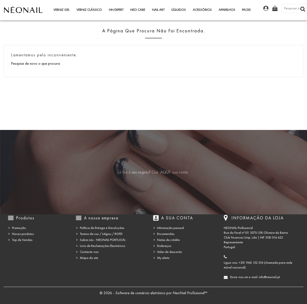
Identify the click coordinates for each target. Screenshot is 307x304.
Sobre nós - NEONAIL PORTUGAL (103, 240)
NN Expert (116, 10)
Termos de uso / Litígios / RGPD (101, 234)
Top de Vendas (22, 240)
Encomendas (165, 234)
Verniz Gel (61, 10)
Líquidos (178, 10)
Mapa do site (89, 258)
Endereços (164, 246)
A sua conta (177, 218)
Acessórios (202, 10)
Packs (246, 10)
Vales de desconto (169, 252)
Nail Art (158, 10)
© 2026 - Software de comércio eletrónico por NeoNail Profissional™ (153, 293)
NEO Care (137, 10)
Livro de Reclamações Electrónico (102, 246)
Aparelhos (227, 10)
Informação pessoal (170, 228)
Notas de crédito (168, 240)
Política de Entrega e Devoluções (102, 228)
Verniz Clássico (89, 10)
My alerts (163, 258)
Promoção (19, 228)
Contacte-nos (89, 252)
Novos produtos (23, 234)
